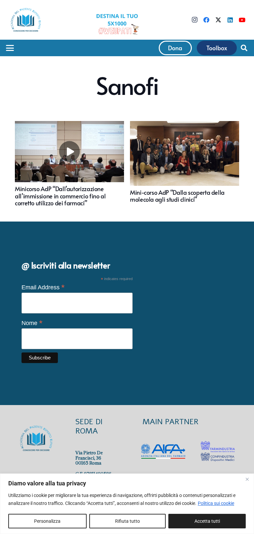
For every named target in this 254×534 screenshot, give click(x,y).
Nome (32, 323)
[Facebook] (206, 20)
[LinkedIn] (230, 20)
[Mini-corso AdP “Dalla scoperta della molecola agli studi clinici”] (184, 164)
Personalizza (47, 521)
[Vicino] (247, 479)
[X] (218, 20)
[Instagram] (194, 20)
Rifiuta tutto (127, 521)
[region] (127, 503)
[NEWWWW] (117, 24)
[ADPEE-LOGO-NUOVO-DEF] (25, 20)
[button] (10, 48)
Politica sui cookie (216, 503)
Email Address (43, 287)
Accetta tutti (207, 521)
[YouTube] (242, 20)
